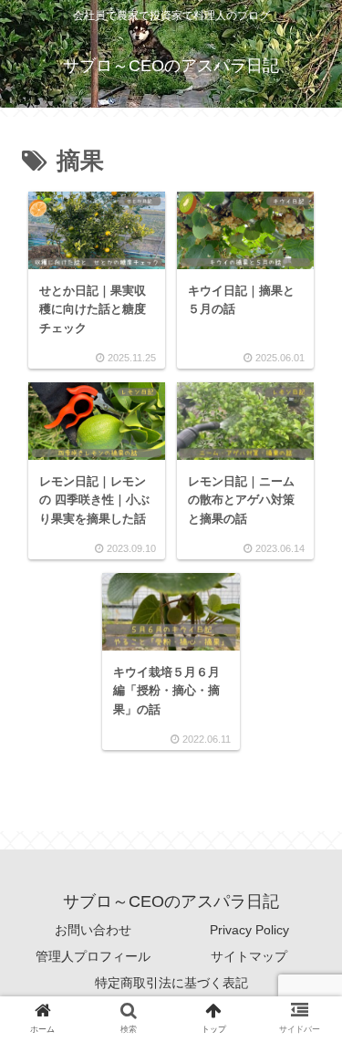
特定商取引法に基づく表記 (171, 982)
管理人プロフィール (93, 956)
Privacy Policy (249, 929)
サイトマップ (249, 956)
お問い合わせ (93, 929)
